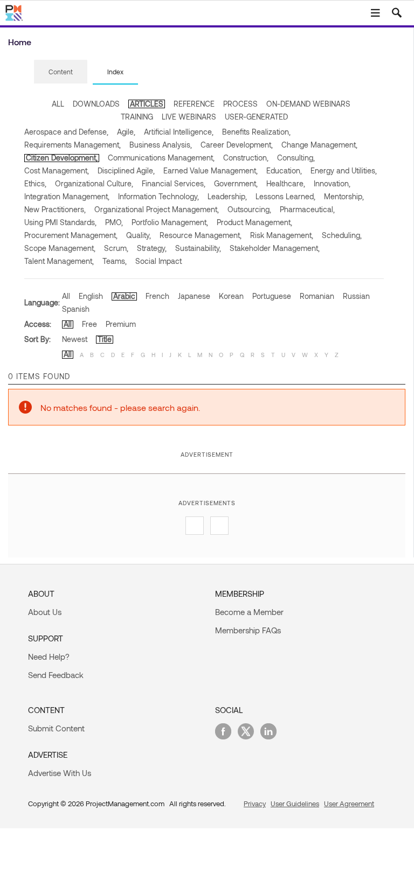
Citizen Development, (62, 157)
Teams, (114, 261)
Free (89, 324)
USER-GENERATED (256, 116)
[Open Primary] (375, 13)
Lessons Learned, (285, 196)
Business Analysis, (160, 144)
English (91, 296)
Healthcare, (285, 183)
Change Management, (319, 144)
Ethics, (35, 183)
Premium (121, 324)
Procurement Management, (71, 235)
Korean (231, 296)
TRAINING (137, 116)
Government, (236, 183)
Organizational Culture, (94, 183)
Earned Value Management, (210, 170)
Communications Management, (161, 157)
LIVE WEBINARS (189, 116)
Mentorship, (344, 196)
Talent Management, (59, 261)
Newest (74, 339)
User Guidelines (295, 803)
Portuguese (271, 296)
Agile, (126, 131)
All (66, 296)
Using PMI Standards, (60, 222)
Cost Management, (56, 170)
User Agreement (349, 803)
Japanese (194, 296)
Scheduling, (342, 235)
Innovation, (332, 183)
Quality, (138, 235)
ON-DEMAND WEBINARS (308, 103)
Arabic (124, 296)
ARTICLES (146, 103)
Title (105, 339)
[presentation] (60, 71)
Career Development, (237, 144)
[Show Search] (396, 13)
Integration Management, (66, 196)
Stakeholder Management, (275, 248)
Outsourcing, (249, 209)
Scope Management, (59, 248)
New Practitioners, (55, 209)
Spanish (75, 308)
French (157, 296)
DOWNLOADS (96, 103)
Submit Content (56, 728)
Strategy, (152, 248)
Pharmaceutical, (307, 209)
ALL (58, 103)
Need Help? (49, 656)
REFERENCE (194, 103)
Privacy (255, 803)
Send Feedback (56, 675)
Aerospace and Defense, (66, 131)
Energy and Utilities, (343, 170)
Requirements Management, (72, 144)
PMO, (114, 222)
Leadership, (227, 196)
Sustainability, (198, 248)
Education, (284, 170)
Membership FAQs (248, 630)
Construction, (245, 157)
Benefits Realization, (256, 131)
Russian (356, 296)
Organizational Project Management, (156, 209)
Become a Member (249, 612)
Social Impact (158, 261)
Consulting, (296, 157)
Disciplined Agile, (126, 170)
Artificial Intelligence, (178, 131)
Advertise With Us (59, 773)
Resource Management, (201, 235)
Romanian (317, 296)
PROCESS (240, 103)
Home (19, 42)
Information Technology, (158, 196)
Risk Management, (281, 235)
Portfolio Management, (170, 222)
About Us (44, 612)
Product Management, (254, 222)
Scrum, (116, 248)
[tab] (60, 72)
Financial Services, (173, 183)
